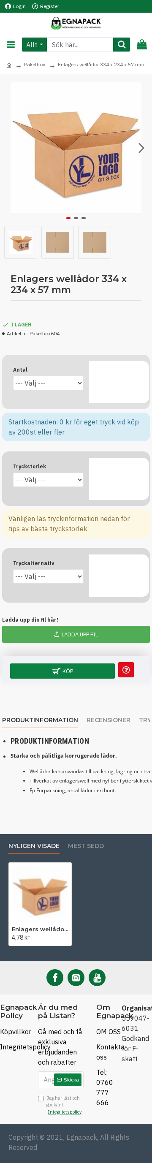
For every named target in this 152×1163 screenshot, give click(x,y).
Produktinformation (40, 720)
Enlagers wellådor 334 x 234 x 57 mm (40, 929)
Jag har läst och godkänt (63, 1105)
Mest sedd (86, 846)
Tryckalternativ (33, 563)
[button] (10, 147)
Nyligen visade (34, 846)
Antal (20, 370)
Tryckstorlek (29, 466)
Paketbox (34, 64)
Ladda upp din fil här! (30, 620)
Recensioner (108, 720)
